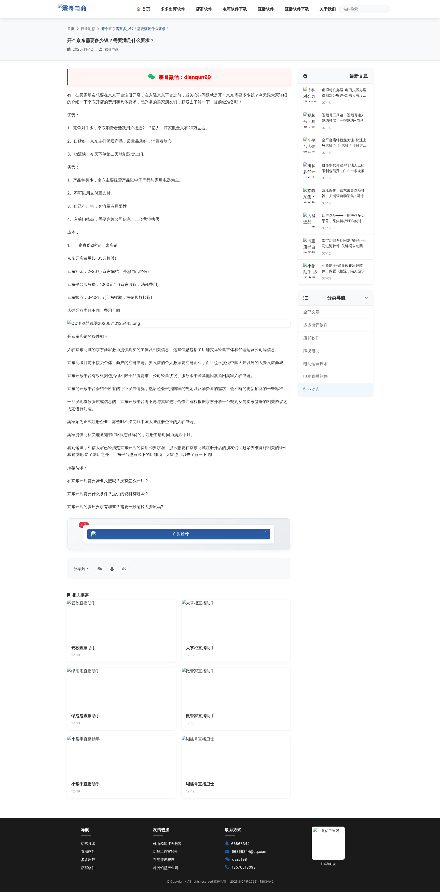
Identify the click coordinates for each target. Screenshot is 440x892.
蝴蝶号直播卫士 (200, 783)
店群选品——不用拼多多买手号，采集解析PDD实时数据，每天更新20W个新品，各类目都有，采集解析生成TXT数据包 (344, 218)
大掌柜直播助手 (200, 647)
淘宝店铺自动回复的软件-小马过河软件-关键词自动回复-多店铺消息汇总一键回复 (344, 243)
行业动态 (88, 28)
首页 (70, 28)
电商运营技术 (315, 363)
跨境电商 (311, 350)
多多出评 (88, 859)
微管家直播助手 (200, 715)
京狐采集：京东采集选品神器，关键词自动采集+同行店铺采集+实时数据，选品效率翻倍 (344, 193)
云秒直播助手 (83, 647)
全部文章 (311, 311)
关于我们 (328, 8)
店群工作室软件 (165, 851)
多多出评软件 (173, 8)
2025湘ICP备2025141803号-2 (251, 881)
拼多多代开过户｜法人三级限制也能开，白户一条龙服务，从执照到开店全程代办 (343, 168)
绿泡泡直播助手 (85, 715)
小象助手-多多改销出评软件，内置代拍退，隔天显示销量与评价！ (343, 268)
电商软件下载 (235, 8)
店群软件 (204, 8)
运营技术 (88, 843)
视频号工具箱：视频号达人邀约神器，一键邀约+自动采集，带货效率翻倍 (344, 118)
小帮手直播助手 (85, 783)
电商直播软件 (315, 376)
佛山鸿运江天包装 (167, 843)
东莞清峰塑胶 (163, 859)
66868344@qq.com (249, 851)
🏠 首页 (143, 8)
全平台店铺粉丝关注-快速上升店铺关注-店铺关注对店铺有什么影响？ (344, 143)
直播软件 (266, 8)
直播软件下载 (297, 8)
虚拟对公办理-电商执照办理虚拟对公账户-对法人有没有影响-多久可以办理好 (344, 93)
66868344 (240, 843)
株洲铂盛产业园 (165, 868)
